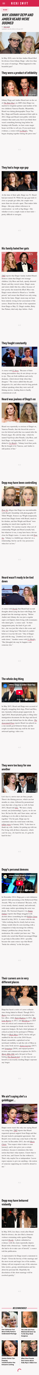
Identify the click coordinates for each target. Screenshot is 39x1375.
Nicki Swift (7, 27)
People (11, 1240)
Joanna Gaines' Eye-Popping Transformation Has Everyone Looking (8, 1361)
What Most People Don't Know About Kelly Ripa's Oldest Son (29, 1360)
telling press (6, 824)
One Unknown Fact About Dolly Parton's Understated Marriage (9, 1332)
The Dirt (5, 10)
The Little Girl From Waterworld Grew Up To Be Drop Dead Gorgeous (28, 1333)
